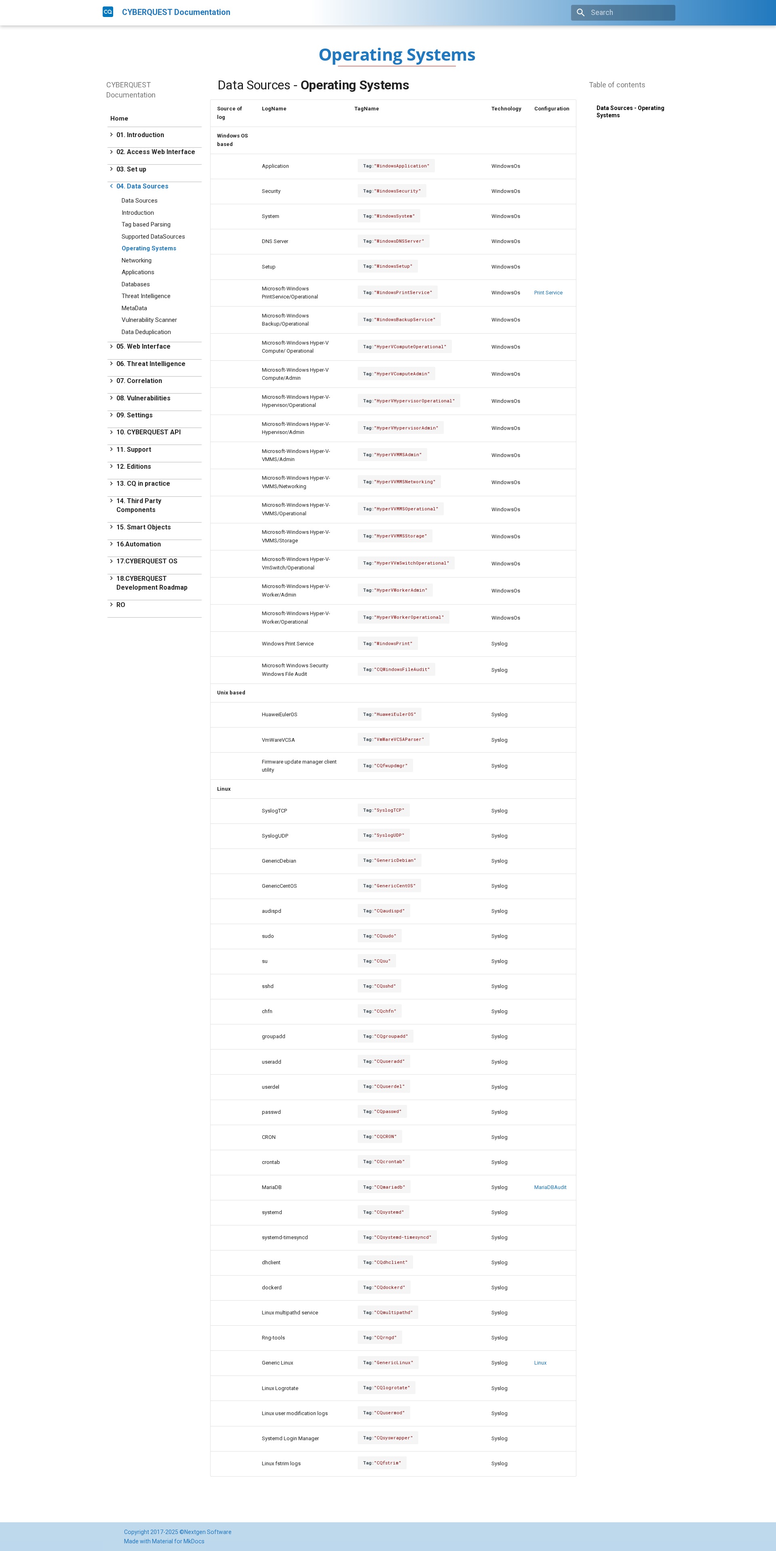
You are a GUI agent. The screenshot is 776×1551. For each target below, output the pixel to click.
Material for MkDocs (178, 1541)
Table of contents (617, 84)
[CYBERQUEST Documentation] (108, 11)
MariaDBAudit (550, 1187)
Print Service (548, 293)
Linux (540, 1363)
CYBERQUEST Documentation (131, 89)
